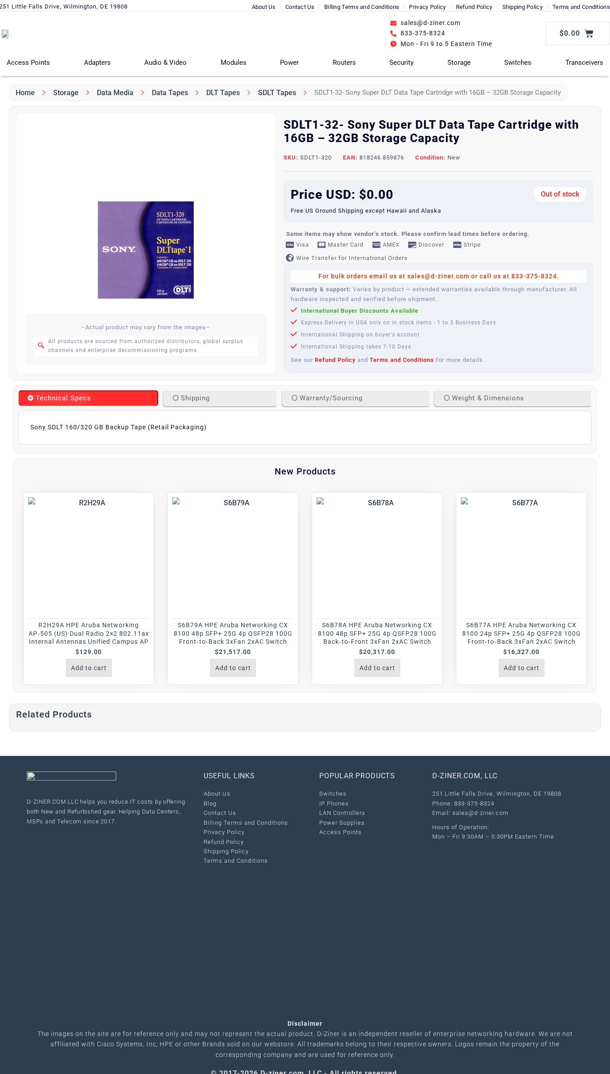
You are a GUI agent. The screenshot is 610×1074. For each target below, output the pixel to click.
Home (25, 92)
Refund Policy (474, 7)
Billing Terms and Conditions (361, 7)
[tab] (88, 398)
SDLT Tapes (277, 92)
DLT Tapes (223, 92)
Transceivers (584, 63)
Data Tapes (170, 92)
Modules (234, 63)
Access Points (28, 63)
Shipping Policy (522, 7)
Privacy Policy (427, 7)
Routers (344, 63)
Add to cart (89, 667)
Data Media (115, 92)
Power (289, 63)
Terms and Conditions (581, 7)
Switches (517, 63)
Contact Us (299, 7)
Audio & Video (165, 63)
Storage (459, 63)
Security (401, 63)
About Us (264, 7)
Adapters (97, 63)
